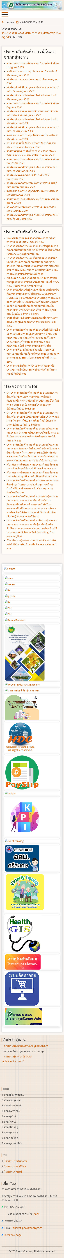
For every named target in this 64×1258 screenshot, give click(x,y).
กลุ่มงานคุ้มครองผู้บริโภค (18, 1056)
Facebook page (13, 1235)
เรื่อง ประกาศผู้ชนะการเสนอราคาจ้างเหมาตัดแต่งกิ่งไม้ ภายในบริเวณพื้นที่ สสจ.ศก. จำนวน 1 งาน (32, 544)
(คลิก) (36, 1214)
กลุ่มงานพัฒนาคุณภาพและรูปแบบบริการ (26, 1045)
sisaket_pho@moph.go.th (27, 1228)
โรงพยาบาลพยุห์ (13, 1171)
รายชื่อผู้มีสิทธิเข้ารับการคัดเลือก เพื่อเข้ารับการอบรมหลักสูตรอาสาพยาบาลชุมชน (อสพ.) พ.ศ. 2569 (32, 321)
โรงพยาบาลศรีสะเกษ (15, 1161)
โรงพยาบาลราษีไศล (15, 1166)
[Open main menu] (5, 14)
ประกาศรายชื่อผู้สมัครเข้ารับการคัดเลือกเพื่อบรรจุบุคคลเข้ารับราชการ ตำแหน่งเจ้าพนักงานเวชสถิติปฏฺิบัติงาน (32, 369)
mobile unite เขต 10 (13, 1061)
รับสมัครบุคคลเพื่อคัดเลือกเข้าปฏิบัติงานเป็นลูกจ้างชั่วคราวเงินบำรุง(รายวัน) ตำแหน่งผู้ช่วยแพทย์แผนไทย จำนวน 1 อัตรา (32, 309)
